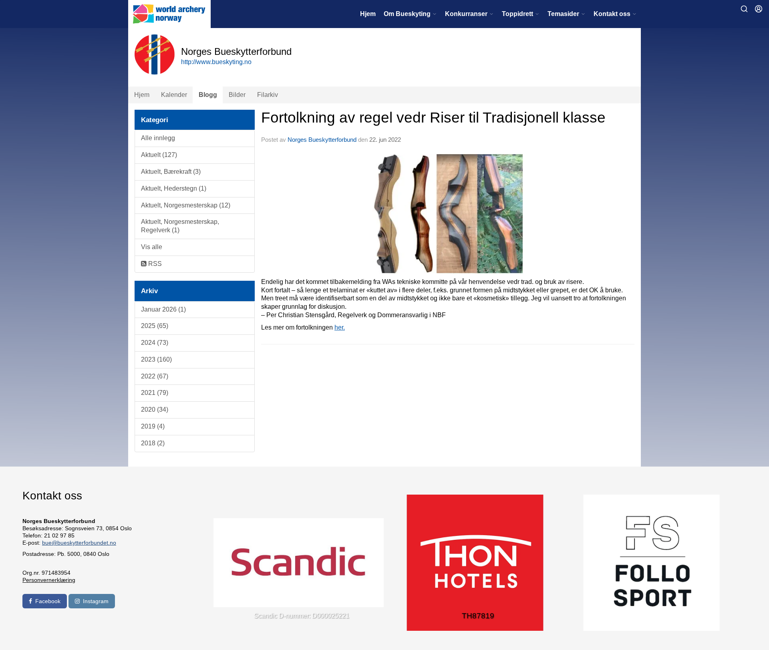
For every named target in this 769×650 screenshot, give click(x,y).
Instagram (96, 601)
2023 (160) (156, 359)
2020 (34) (154, 409)
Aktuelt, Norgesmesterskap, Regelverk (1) (180, 225)
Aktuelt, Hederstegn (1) (173, 188)
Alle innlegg (158, 138)
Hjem (368, 13)
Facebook (47, 601)
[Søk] (744, 9)
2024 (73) (154, 342)
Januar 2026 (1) (163, 309)
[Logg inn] (758, 9)
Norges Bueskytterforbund (322, 139)
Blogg (208, 94)
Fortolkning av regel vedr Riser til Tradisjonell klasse (433, 117)
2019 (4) (153, 426)
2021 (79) (154, 392)
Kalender (174, 94)
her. (339, 327)
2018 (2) (153, 443)
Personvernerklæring (48, 580)
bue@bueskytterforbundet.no (79, 542)
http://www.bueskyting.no (216, 61)
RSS (154, 263)
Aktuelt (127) (159, 154)
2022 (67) (154, 376)
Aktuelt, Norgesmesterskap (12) (185, 205)
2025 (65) (154, 325)
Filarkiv (267, 94)
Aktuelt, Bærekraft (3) (171, 171)
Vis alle (151, 246)
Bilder (237, 94)
